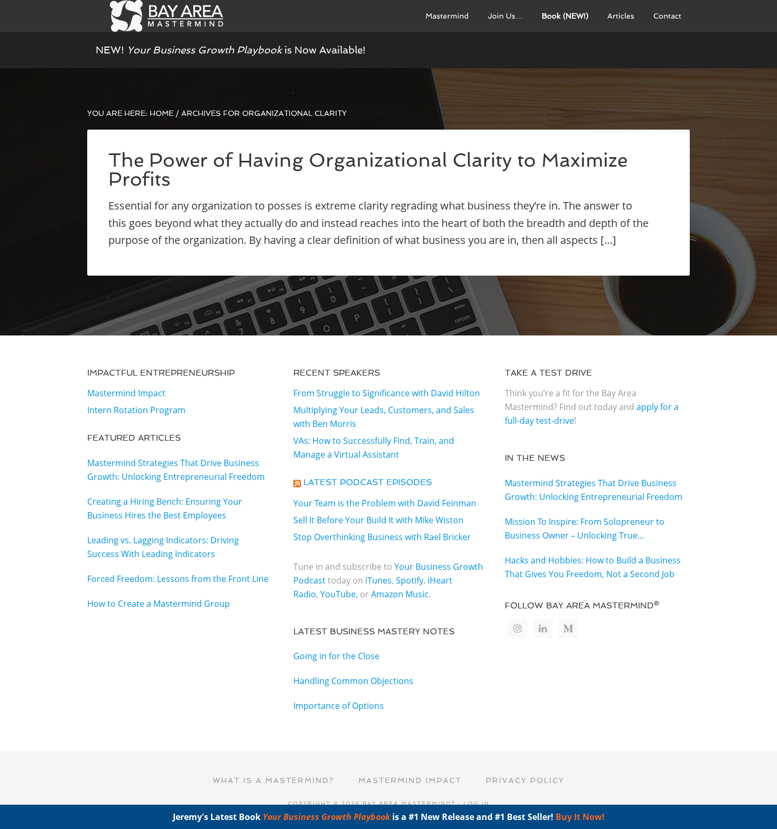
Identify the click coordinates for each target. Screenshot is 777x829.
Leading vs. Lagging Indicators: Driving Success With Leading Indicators (163, 547)
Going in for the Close (336, 656)
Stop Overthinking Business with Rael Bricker (382, 537)
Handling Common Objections (353, 681)
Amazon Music (400, 594)
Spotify (409, 580)
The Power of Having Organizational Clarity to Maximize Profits (367, 169)
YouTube (338, 594)
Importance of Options (338, 706)
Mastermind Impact (126, 393)
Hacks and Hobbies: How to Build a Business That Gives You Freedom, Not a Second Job (593, 567)
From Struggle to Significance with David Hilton (386, 393)
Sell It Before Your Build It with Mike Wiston (378, 520)
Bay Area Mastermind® (166, 16)
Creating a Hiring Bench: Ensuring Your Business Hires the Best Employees (164, 508)
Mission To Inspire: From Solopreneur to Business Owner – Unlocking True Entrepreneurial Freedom (584, 529)
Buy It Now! (580, 817)
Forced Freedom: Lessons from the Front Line (178, 579)
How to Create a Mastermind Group (158, 603)
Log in (476, 803)
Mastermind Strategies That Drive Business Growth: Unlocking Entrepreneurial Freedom (176, 469)
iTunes (378, 580)
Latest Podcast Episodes (367, 482)
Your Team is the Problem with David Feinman (384, 503)
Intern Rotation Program (136, 410)
